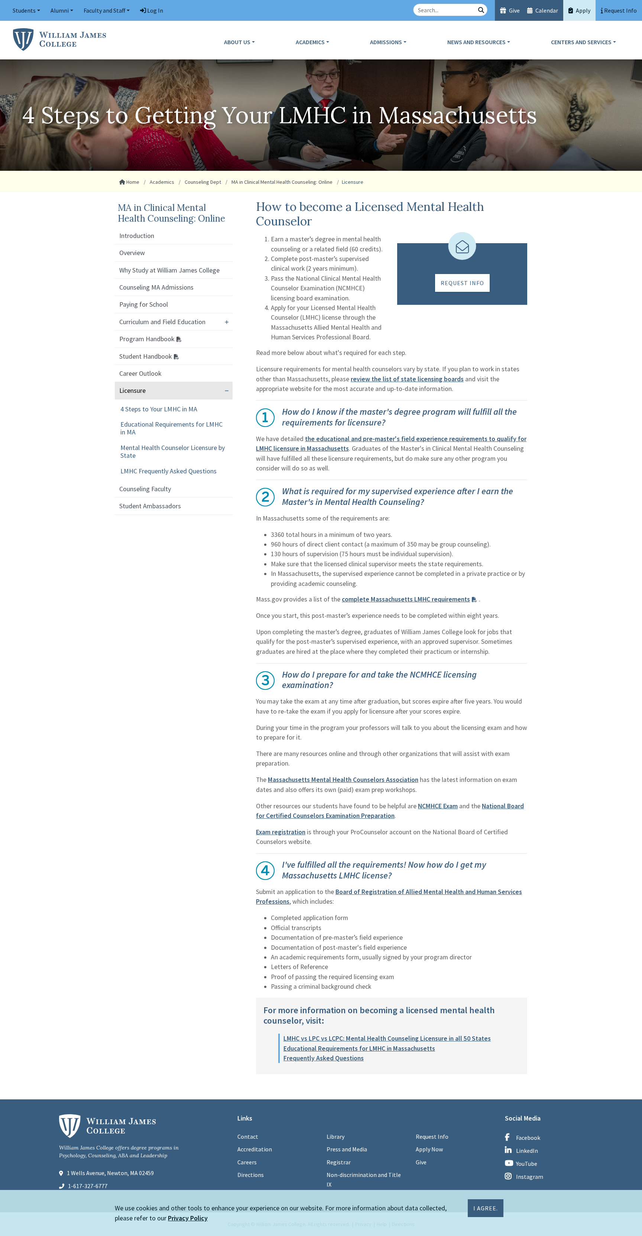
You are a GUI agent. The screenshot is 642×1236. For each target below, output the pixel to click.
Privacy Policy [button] (188, 1218)
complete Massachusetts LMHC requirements (406, 599)
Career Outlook (140, 373)
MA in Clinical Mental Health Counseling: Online (281, 182)
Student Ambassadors (150, 506)
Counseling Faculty (145, 489)
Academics (310, 42)
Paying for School (143, 304)
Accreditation (254, 1149)
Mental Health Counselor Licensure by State (172, 451)
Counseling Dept (202, 182)
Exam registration (280, 832)
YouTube (526, 1163)
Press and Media (347, 1149)
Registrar (339, 1162)
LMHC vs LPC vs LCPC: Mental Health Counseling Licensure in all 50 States (387, 1038)
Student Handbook (145, 356)
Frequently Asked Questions (323, 1058)
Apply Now (429, 1149)
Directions (250, 1174)
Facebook (528, 1137)
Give (514, 10)
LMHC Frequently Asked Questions (168, 471)
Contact (247, 1136)
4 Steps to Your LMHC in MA (158, 409)
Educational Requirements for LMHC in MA (171, 428)
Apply (582, 10)
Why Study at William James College (169, 270)
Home (132, 182)
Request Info (462, 283)
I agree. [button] (485, 1208)
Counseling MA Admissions (156, 287)
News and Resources (476, 42)
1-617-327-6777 (87, 1186)
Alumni (60, 10)
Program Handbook (147, 339)
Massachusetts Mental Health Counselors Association (343, 780)
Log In (154, 10)
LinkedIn (527, 1150)
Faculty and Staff (104, 10)
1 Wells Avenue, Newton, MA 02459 (110, 1173)
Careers (247, 1162)
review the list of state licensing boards (407, 379)
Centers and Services (581, 42)
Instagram (529, 1176)
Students (24, 10)
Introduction (136, 235)
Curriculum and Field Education (162, 321)
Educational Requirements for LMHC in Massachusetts (359, 1048)
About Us (237, 42)
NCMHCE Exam (438, 806)
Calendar (546, 10)
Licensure (132, 390)
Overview (132, 252)
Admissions (386, 42)
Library (335, 1136)
